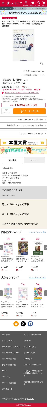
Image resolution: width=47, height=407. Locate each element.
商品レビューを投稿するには (31, 134)
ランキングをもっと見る (37, 232)
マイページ (6, 377)
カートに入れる (29, 111)
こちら (31, 399)
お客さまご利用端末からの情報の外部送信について (33, 373)
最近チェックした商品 (11, 347)
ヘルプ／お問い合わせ (32, 335)
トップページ (6, 8)
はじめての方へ (30, 353)
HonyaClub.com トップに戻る (30, 119)
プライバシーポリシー (32, 365)
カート (4, 371)
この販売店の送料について (33, 75)
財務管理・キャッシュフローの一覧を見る (25, 125)
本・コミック (20, 8)
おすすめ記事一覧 (9, 365)
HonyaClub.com (8, 195)
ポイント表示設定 (9, 383)
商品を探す (6, 335)
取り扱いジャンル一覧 (11, 353)
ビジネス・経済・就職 (36, 8)
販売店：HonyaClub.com (34, 71)
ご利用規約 (28, 359)
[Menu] (3, 3)
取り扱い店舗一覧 (9, 359)
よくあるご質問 (30, 347)
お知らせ (27, 341)
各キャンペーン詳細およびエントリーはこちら (22, 93)
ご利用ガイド (7, 389)
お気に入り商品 (8, 341)
